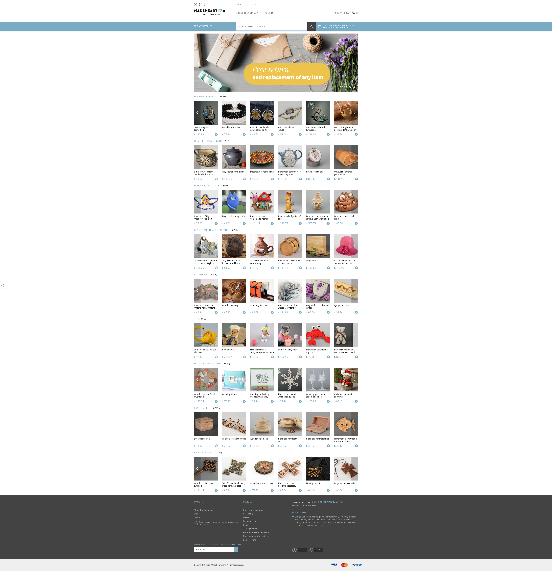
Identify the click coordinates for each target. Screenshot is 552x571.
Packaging (248, 513)
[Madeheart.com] (213, 12)
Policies (269, 13)
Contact (197, 517)
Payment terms (250, 521)
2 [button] (345, 87)
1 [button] (341, 87)
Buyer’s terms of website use (256, 536)
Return (246, 525)
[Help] (3, 285)
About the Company (247, 13)
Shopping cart (343, 13)
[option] (276, 63)
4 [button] (354, 87)
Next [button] (353, 62)
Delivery (247, 517)
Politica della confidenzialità (256, 532)
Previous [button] (198, 62)
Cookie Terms (249, 539)
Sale (196, 513)
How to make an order (253, 510)
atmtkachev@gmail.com (329, 502)
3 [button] (349, 87)
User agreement (250, 528)
